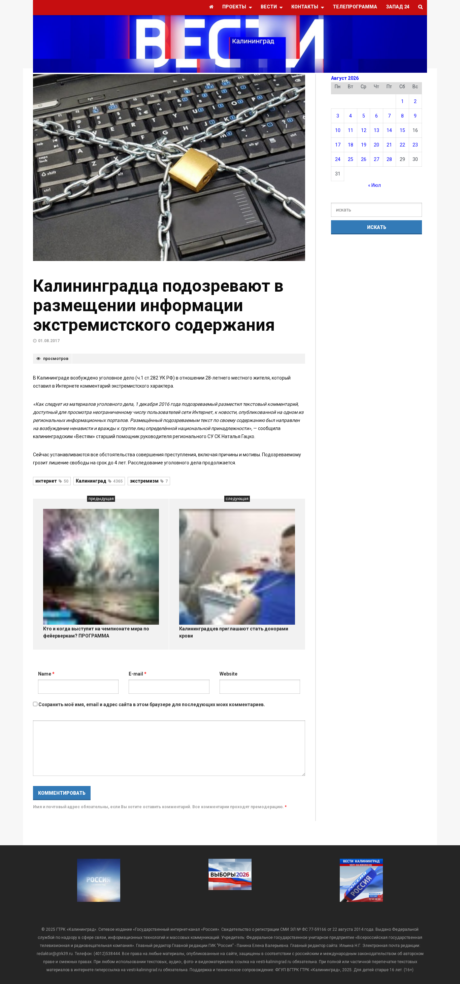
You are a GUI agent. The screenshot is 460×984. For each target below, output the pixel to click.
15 (402, 130)
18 (350, 144)
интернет (51, 481)
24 (337, 159)
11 (350, 130)
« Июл (374, 185)
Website (228, 674)
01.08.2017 (49, 340)
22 (402, 144)
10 (337, 130)
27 (376, 159)
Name (46, 674)
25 (350, 159)
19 (363, 144)
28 (389, 159)
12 (363, 130)
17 (337, 144)
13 (376, 130)
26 (363, 159)
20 (376, 144)
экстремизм (149, 481)
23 (415, 144)
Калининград (99, 481)
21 (389, 144)
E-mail (137, 674)
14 (389, 130)
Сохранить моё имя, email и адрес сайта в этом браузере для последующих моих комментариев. (151, 704)
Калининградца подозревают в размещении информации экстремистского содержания (158, 305)
